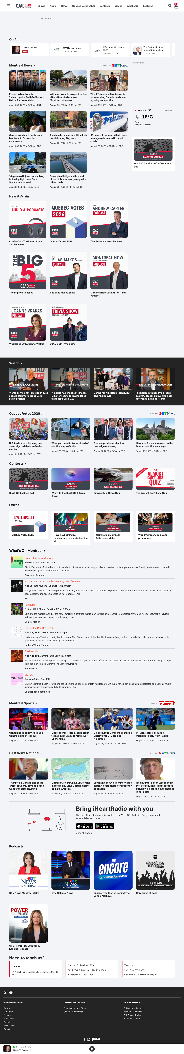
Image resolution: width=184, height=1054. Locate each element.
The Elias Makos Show (62, 292)
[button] (169, 50)
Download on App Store (75, 1008)
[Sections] (9, 6)
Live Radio (8, 1011)
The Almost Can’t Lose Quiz (151, 493)
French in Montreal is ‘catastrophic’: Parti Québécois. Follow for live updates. (26, 97)
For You (6, 1008)
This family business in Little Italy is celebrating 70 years (68, 137)
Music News (9, 1025)
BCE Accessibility (132, 1018)
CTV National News (63, 893)
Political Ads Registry (133, 1008)
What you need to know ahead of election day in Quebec (70, 445)
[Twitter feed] (5, 992)
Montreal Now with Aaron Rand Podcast (108, 294)
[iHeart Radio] (176, 5)
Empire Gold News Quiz (107, 493)
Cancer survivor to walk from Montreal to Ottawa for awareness (25, 138)
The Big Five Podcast (21, 292)
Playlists (7, 1022)
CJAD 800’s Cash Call (21, 493)
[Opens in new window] (153, 150)
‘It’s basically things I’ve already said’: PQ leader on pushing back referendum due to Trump (154, 395)
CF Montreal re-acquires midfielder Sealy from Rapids (152, 734)
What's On (133, 5)
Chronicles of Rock (148, 893)
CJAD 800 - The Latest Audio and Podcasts (26, 243)
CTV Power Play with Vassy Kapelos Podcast (24, 947)
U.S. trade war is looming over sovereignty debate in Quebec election (26, 446)
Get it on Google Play (73, 1011)
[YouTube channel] (11, 992)
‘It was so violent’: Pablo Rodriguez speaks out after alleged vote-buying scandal (28, 395)
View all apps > (96, 832)
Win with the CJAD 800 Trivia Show (68, 494)
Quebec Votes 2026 (83, 5)
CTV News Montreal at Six (24, 893)
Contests (104, 5)
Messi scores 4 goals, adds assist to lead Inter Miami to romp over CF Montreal (70, 735)
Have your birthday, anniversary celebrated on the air (71, 538)
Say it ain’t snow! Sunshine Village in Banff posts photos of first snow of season (113, 785)
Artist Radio (8, 1018)
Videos (118, 5)
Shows (41, 5)
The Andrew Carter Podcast (106, 241)
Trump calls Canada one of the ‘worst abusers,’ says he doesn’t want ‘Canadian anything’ (27, 785)
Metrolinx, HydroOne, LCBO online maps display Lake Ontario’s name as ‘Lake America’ (70, 785)
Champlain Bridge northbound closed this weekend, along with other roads (68, 179)
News (64, 5)
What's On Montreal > (27, 551)
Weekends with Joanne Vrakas (26, 343)
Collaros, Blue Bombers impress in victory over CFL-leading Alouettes (113, 735)
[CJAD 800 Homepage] (23, 6)
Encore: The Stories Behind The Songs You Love (112, 894)
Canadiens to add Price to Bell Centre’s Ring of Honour (26, 734)
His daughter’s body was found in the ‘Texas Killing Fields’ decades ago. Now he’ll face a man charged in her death (155, 787)
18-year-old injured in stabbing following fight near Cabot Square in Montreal (26, 179)
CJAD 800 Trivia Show (62, 343)
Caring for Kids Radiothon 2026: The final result (112, 394)
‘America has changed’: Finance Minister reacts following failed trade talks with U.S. (69, 395)
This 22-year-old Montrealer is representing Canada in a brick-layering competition (108, 97)
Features (148, 5)
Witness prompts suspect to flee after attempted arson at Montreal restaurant (68, 97)
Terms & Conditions (133, 1011)
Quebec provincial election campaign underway (109, 445)
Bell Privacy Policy (132, 1015)
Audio (53, 5)
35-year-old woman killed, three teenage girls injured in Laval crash (108, 138)
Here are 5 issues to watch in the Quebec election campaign (154, 445)
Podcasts (7, 1015)
